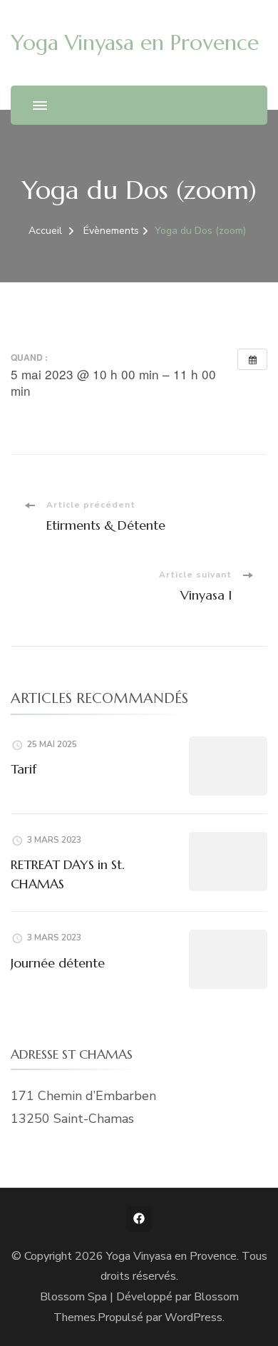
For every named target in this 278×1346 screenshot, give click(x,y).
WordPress (193, 1317)
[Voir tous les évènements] (252, 359)
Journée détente (58, 963)
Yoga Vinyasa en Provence (135, 42)
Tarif (23, 769)
